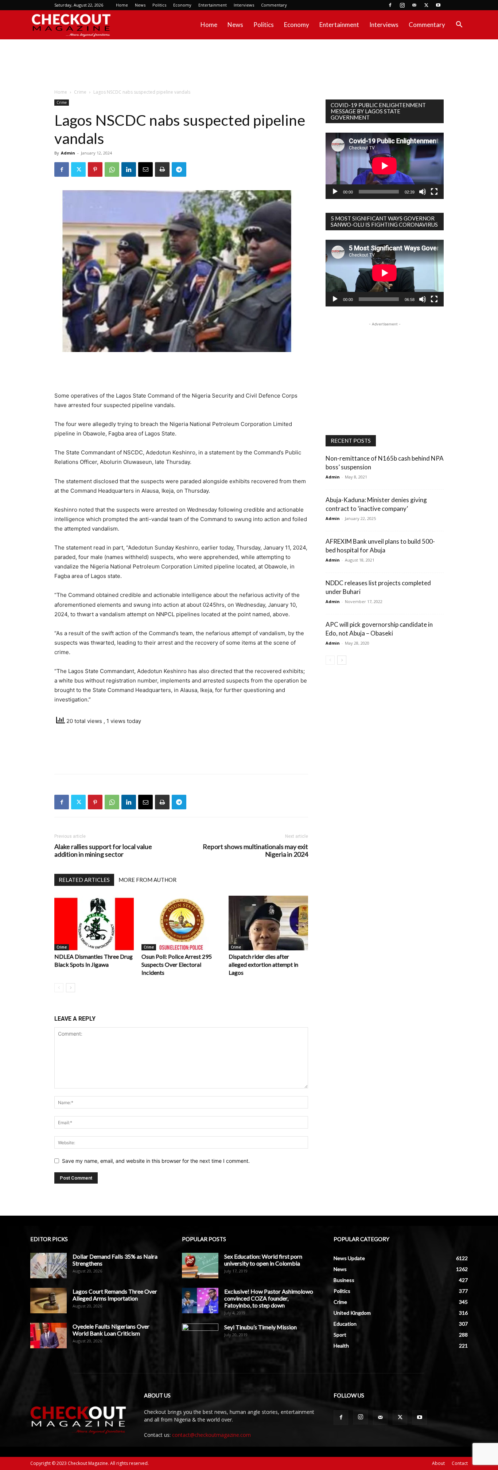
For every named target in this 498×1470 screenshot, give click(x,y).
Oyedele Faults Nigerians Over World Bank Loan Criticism (111, 1330)
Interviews (244, 5)
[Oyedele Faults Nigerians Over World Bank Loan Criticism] (48, 1335)
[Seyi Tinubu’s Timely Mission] (200, 1336)
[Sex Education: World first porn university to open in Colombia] (200, 1265)
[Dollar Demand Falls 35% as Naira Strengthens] (48, 1265)
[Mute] (422, 191)
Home (122, 5)
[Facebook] (390, 5)
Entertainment (212, 5)
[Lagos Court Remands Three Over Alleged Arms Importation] (48, 1300)
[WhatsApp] (112, 169)
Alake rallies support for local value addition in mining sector (103, 850)
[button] (459, 25)
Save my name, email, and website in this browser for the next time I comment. (156, 1161)
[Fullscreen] (434, 191)
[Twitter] (426, 5)
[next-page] (70, 987)
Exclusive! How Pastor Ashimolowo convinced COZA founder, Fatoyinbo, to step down (268, 1298)
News (140, 5)
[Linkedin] (128, 169)
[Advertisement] (249, 64)
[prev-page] (58, 987)
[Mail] (414, 5)
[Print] (162, 169)
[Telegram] (179, 169)
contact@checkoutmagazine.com (211, 1434)
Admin (68, 153)
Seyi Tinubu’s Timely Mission (260, 1327)
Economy (182, 5)
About (438, 1463)
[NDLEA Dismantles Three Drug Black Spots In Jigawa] (94, 923)
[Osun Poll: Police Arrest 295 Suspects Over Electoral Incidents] (181, 923)
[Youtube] (438, 5)
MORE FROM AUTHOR (147, 879)
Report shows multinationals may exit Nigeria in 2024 (255, 850)
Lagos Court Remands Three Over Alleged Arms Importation (115, 1295)
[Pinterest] (95, 169)
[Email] (145, 169)
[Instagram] (402, 5)
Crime (80, 92)
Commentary (274, 5)
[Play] (335, 191)
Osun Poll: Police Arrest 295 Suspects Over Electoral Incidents (176, 964)
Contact (460, 1463)
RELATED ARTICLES (84, 879)
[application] (385, 166)
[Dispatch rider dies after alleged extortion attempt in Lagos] (268, 923)
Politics (159, 5)
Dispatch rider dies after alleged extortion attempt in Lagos (263, 964)
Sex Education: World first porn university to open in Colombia (263, 1260)
